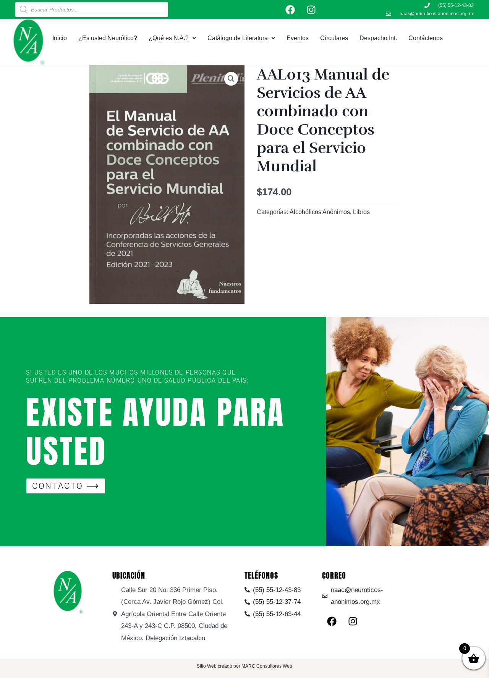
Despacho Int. (378, 38)
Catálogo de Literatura (237, 38)
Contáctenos (425, 38)
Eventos (298, 38)
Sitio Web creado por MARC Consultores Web (244, 666)
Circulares (334, 38)
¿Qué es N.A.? (169, 38)
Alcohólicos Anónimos (320, 212)
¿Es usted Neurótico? (107, 38)
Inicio (59, 38)
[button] (231, 79)
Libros (361, 212)
